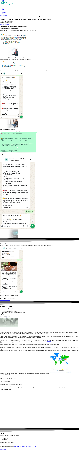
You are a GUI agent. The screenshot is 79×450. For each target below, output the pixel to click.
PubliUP (35, 446)
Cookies (26, 446)
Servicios (3, 10)
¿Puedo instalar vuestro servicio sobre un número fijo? (8, 378)
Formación (3, 6)
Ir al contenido (2, 0)
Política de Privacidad (21, 446)
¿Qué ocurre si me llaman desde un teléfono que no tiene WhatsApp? (10, 349)
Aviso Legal (16, 446)
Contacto (3, 9)
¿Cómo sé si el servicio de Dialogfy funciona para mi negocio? (9, 338)
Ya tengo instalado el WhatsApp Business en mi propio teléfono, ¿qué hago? (11, 384)
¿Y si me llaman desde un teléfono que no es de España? (8, 345)
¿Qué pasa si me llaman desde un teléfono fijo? (7, 342)
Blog (2, 8)
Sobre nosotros (4, 7)
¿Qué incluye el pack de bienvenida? (5, 381)
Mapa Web (29, 446)
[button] (39, 338)
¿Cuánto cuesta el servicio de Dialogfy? (5, 374)
